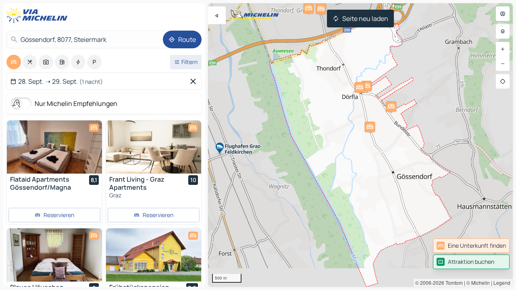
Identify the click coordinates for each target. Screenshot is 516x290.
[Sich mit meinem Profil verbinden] (503, 13)
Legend (501, 282)
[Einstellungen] (503, 31)
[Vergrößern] (503, 49)
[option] (13, 62)
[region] (360, 145)
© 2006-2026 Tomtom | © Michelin (452, 282)
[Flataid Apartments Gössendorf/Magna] (54, 147)
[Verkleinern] (503, 63)
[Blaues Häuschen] (54, 255)
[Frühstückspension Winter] (153, 255)
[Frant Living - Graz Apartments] (153, 147)
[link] (471, 245)
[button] (391, 106)
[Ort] (503, 81)
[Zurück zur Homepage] (38, 15)
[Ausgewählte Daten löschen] (194, 81)
